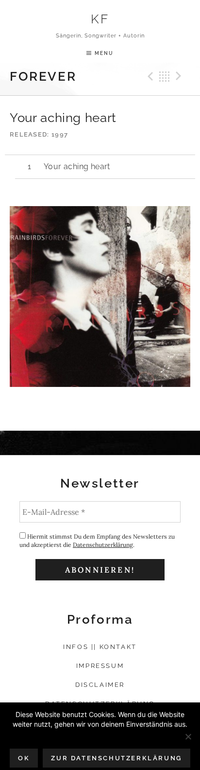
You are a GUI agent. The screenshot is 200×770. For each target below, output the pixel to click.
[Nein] (188, 736)
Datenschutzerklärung (103, 544)
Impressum (100, 665)
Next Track (180, 76)
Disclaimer (100, 684)
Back (164, 76)
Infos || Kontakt (100, 646)
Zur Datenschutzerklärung (116, 758)
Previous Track (149, 76)
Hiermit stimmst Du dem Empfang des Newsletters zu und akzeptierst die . (97, 540)
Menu (104, 53)
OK (24, 758)
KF (100, 18)
